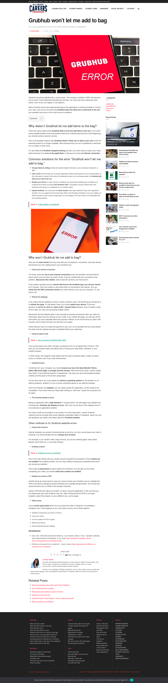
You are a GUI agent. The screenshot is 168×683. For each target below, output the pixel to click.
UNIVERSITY (119, 656)
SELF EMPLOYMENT (122, 650)
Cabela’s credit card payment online (129, 206)
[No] (166, 680)
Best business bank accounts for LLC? (129, 238)
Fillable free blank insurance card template (128, 162)
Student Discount (73, 1)
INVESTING (109, 108)
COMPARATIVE (111, 106)
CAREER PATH (120, 628)
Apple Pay (35, 1)
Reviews (81, 1)
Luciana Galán (34, 31)
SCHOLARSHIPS (120, 648)
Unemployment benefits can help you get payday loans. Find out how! (128, 152)
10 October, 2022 (47, 31)
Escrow (46, 1)
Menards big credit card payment (127, 173)
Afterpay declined (101, 643)
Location (130, 9)
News (30, 1)
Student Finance (75, 9)
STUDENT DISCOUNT (122, 652)
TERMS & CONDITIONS (94, 672)
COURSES (118, 632)
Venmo (41, 1)
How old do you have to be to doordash (42, 661)
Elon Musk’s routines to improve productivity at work (129, 195)
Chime (60, 1)
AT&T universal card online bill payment (128, 217)
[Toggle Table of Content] (40, 118)
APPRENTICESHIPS (121, 624)
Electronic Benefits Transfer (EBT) (101, 1)
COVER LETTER (120, 634)
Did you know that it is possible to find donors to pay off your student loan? (129, 185)
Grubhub (65, 1)
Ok (132, 680)
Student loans (91, 9)
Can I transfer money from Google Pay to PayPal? (128, 228)
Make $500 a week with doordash (40, 656)
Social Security (117, 9)
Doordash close (35, 658)
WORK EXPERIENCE (122, 658)
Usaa (50, 1)
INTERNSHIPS (119, 639)
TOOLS (108, 110)
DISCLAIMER (135, 672)
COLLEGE (118, 630)
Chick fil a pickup (35, 663)
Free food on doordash (37, 654)
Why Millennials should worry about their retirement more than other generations (121, 140)
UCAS (117, 654)
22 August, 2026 (112, 144)
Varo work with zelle (74, 663)
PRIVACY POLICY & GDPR (111, 672)
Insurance (104, 9)
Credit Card (88, 1)
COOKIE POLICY (125, 672)
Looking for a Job (59, 9)
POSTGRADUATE (120, 641)
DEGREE (118, 637)
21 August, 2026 (124, 157)
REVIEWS (118, 645)
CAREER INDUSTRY (121, 626)
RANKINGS (118, 643)
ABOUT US (82, 672)
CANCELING (110, 104)
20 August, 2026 (124, 231)
